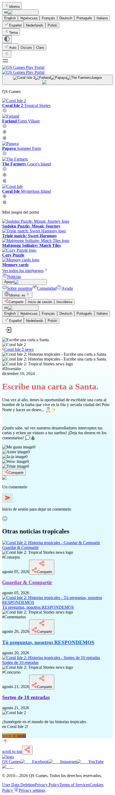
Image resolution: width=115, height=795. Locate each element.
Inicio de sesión (40, 302)
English (10, 18)
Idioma (14, 7)
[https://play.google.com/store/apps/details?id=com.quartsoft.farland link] (4, 133)
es (6, 12)
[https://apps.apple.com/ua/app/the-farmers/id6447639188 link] (4, 181)
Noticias (14, 276)
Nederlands (34, 25)
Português (84, 18)
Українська (28, 18)
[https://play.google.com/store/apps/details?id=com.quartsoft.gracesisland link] (4, 175)
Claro (40, 48)
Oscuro (26, 48)
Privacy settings (32, 790)
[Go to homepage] (57, 70)
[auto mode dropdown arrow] (7, 39)
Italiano (102, 18)
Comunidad (47, 288)
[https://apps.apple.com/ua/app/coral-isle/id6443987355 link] (4, 203)
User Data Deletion (18, 784)
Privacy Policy (47, 784)
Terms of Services (74, 784)
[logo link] (8, 757)
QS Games (11, 761)
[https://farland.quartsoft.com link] (4, 127)
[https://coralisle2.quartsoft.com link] (4, 111)
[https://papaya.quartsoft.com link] (4, 154)
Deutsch (65, 18)
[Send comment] (7, 498)
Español (15, 25)
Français (48, 18)
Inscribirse (64, 302)
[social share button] (27, 750)
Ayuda (67, 288)
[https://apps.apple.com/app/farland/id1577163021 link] (4, 138)
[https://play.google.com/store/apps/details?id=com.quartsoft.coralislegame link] (4, 197)
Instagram (68, 761)
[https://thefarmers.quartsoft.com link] (4, 170)
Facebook (40, 761)
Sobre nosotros (19, 288)
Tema (13, 33)
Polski (52, 25)
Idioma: (17, 295)
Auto (12, 48)
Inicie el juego (14, 735)
